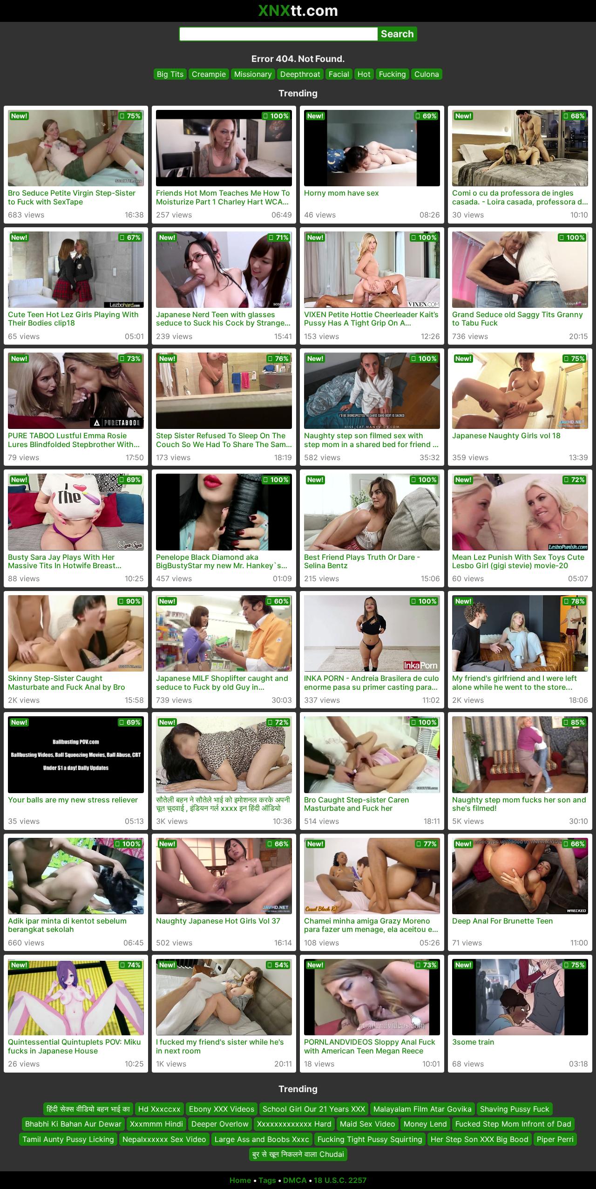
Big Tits (170, 74)
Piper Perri (555, 1138)
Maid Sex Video (367, 1123)
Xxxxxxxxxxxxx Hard (294, 1123)
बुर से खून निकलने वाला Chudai (298, 1154)
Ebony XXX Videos (221, 1109)
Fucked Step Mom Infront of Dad (513, 1123)
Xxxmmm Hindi (156, 1123)
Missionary (253, 74)
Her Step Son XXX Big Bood (479, 1138)
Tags (267, 1180)
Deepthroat (300, 74)
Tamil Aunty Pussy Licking (68, 1138)
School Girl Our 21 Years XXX (314, 1109)
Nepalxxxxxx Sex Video (164, 1138)
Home (240, 1180)
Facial (339, 74)
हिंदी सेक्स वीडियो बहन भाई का (88, 1109)
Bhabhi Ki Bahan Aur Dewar (73, 1123)
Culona (426, 74)
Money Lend (425, 1123)
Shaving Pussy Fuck (514, 1109)
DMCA (295, 1180)
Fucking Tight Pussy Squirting (370, 1138)
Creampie (209, 74)
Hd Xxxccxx (159, 1109)
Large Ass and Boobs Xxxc (262, 1138)
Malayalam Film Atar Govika (422, 1109)
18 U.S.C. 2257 (340, 1180)
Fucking (392, 74)
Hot (364, 74)
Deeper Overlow (220, 1123)
